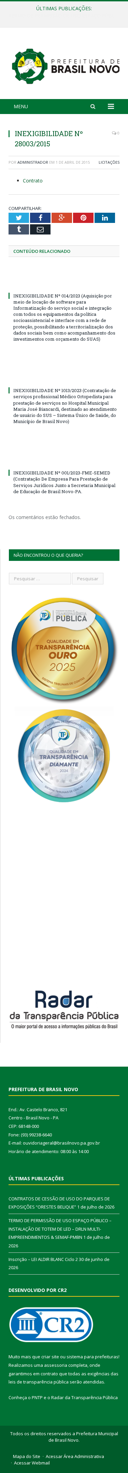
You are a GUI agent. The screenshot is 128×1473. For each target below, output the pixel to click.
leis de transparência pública (39, 1382)
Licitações (109, 162)
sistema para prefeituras (92, 1357)
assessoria (55, 1365)
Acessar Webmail (32, 1463)
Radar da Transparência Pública (84, 1397)
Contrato (33, 180)
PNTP (37, 1397)
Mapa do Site (26, 1456)
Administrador (32, 162)
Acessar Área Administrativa (75, 1456)
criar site (50, 1357)
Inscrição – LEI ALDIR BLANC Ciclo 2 (43, 1259)
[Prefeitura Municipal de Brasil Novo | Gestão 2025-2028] (66, 64)
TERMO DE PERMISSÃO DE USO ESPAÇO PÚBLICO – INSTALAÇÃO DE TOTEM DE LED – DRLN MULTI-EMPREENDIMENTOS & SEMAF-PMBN (66, 16)
